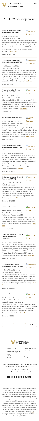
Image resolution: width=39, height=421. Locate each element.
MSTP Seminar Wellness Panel (12, 118)
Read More (13, 51)
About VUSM (11, 349)
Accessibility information (19, 407)
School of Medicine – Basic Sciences (30, 350)
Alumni (26, 354)
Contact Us (24, 369)
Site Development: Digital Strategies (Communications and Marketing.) (19, 414)
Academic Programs (13, 352)
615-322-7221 (15, 369)
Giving (26, 357)
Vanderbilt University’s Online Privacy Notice (19, 372)
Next (31, 325)
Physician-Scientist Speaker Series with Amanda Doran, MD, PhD (12, 147)
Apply (9, 355)
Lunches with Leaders (9, 207)
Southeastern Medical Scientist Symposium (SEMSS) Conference (12, 236)
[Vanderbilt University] (19, 342)
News (9, 358)
